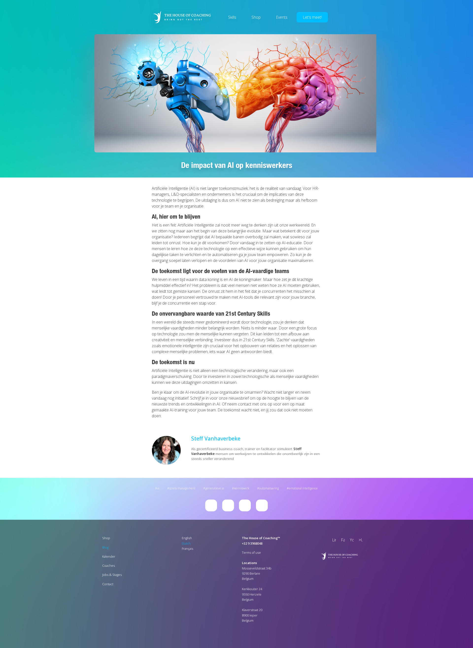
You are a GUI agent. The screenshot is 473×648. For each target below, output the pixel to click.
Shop (256, 17)
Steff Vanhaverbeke (215, 438)
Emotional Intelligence (303, 488)
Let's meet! (312, 17)
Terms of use (251, 552)
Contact (107, 584)
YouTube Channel (351, 540)
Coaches (108, 565)
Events (281, 17)
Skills (232, 17)
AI (158, 488)
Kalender (108, 556)
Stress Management (182, 488)
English (187, 538)
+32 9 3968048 (252, 543)
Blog (105, 547)
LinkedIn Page (333, 540)
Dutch (186, 543)
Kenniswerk (241, 488)
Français (187, 548)
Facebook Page (342, 540)
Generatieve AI (214, 488)
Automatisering (269, 488)
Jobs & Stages (112, 574)
